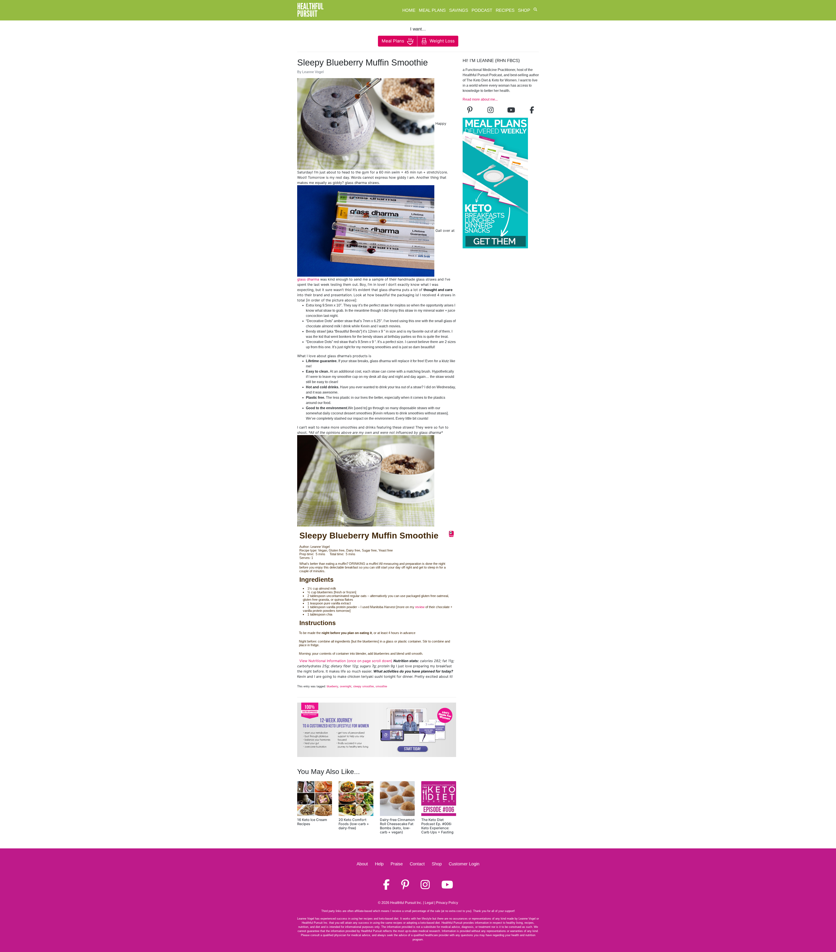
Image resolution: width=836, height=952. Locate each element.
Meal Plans (432, 10)
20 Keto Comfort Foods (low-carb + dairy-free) (354, 823)
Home (408, 10)
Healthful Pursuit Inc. (406, 903)
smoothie (381, 686)
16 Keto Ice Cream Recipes (312, 821)
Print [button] (451, 535)
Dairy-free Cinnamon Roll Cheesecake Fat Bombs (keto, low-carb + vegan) (397, 825)
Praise (397, 863)
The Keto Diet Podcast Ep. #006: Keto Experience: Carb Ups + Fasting (437, 825)
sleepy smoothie (363, 686)
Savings (458, 10)
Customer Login (464, 863)
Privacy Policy (447, 903)
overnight (345, 686)
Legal (429, 903)
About (362, 863)
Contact (417, 863)
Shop (524, 10)
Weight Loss (441, 41)
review (420, 607)
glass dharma (308, 279)
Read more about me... (480, 99)
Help (379, 863)
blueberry (332, 686)
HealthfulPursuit (310, 10)
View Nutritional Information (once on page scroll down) (345, 661)
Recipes (505, 10)
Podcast (482, 10)
